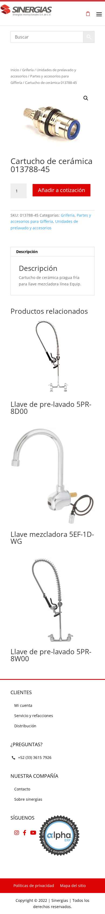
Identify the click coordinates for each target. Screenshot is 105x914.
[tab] (52, 252)
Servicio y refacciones (33, 715)
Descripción (27, 251)
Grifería (28, 69)
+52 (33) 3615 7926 (34, 757)
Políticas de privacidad (33, 885)
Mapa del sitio (73, 885)
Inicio (14, 69)
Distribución (25, 725)
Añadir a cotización (61, 190)
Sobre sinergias (28, 799)
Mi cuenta (23, 705)
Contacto (22, 789)
